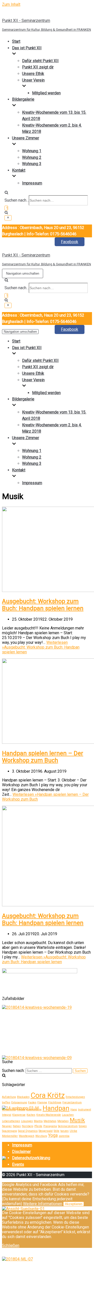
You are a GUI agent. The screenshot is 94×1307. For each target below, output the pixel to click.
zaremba (64, 1136)
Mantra (38, 1121)
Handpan (56, 1108)
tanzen (64, 1131)
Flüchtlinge (54, 1102)
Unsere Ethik (33, 73)
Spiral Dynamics (28, 1131)
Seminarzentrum (68, 1126)
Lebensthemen (11, 1121)
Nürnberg (27, 1126)
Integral (6, 1114)
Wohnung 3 (31, 163)
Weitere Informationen (42, 1203)
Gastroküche (34, 1109)
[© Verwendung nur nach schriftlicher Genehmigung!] (37, 1007)
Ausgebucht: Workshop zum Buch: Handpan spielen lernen (42, 605)
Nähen (17, 1126)
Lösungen (27, 1121)
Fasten (32, 1102)
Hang (73, 1109)
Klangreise (19, 1114)
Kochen (31, 1114)
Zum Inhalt (11, 4)
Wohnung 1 (31, 150)
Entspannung (19, 1102)
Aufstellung (9, 1097)
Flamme (42, 1102)
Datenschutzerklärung (31, 1157)
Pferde (38, 1126)
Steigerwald (46, 1131)
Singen (83, 1126)
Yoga (53, 1135)
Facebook (69, 241)
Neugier (7, 1126)
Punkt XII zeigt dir (38, 67)
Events (18, 1164)
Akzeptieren (73, 1204)
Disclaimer (21, 1151)
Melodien (63, 1121)
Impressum (32, 183)
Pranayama (50, 1126)
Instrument (84, 1109)
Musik (77, 1120)
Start (16, 41)
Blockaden (23, 1097)
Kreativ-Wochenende (48, 1114)
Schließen (10, 1245)
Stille (56, 1131)
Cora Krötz (48, 1095)
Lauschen (68, 1114)
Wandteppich (26, 1136)
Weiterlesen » (40, 647)
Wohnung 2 (31, 157)
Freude (21, 1109)
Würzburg (41, 1136)
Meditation (50, 1121)
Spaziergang (9, 1131)
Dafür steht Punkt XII (40, 60)
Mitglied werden (46, 93)
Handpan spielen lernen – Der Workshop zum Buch (42, 757)
